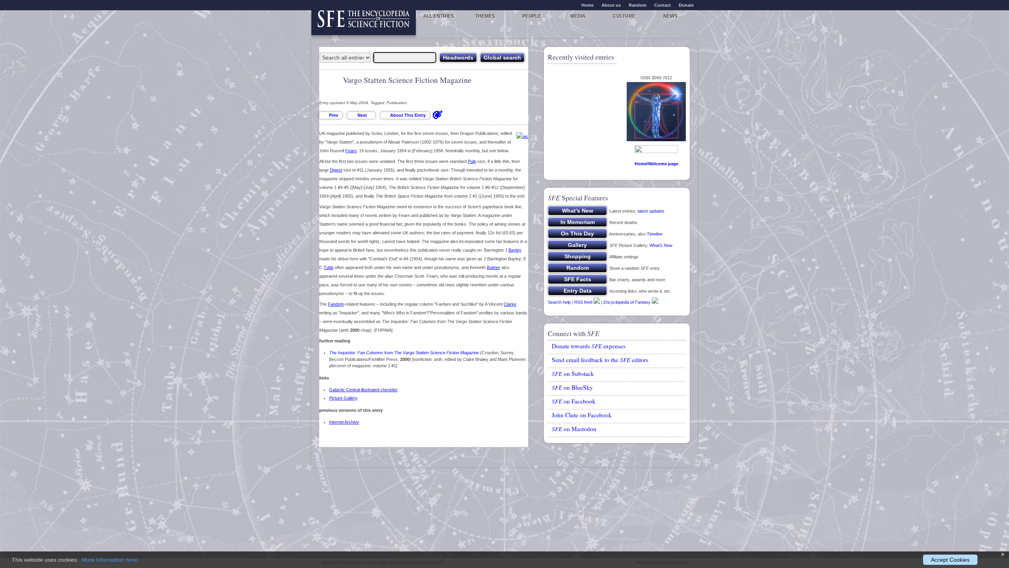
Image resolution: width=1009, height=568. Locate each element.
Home (587, 5)
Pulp (472, 161)
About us (611, 5)
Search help (559, 302)
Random (637, 5)
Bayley (514, 250)
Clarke (510, 304)
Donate (686, 5)
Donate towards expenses (589, 346)
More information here (109, 560)
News (670, 16)
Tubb (328, 267)
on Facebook (574, 401)
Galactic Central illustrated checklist (363, 389)
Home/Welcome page (656, 163)
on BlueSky (572, 387)
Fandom (336, 304)
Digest (336, 170)
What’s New (661, 245)
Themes (485, 16)
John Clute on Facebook (582, 415)
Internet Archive (344, 422)
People (531, 16)
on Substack (573, 373)
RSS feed (583, 302)
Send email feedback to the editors (600, 360)
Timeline (655, 234)
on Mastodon (574, 429)
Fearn (351, 150)
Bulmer (493, 267)
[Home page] (363, 22)
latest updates (651, 211)
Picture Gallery (343, 398)
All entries (438, 16)
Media (578, 16)
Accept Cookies (950, 560)
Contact (662, 5)
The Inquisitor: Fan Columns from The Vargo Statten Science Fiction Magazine (404, 352)
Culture (624, 16)
